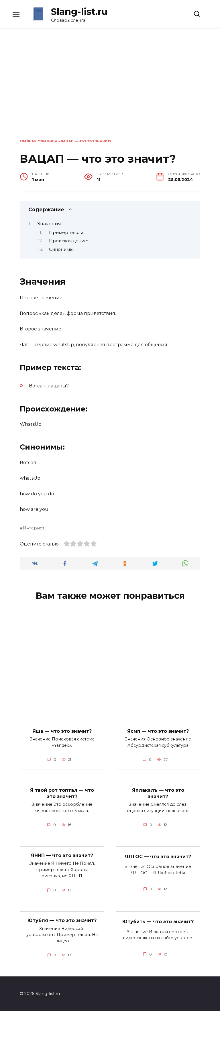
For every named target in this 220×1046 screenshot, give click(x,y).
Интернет (33, 528)
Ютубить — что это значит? (158, 921)
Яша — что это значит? (62, 731)
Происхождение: (68, 240)
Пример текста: (66, 232)
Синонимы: (61, 249)
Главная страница (38, 141)
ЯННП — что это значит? (62, 855)
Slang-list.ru (79, 11)
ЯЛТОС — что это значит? (158, 856)
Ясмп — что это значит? (158, 731)
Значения (49, 223)
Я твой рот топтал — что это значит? (62, 793)
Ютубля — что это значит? (62, 920)
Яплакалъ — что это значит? (158, 793)
